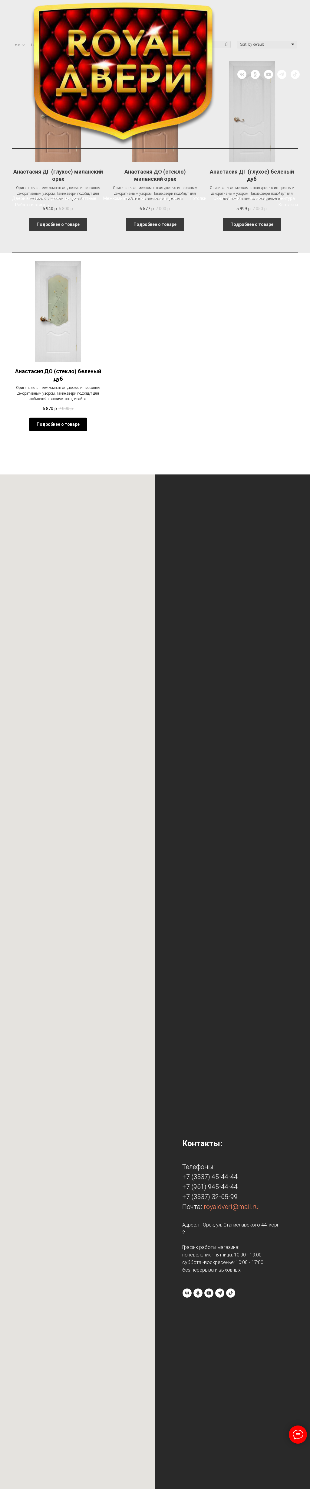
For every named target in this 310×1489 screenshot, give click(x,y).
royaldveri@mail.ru (231, 1206)
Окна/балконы (227, 198)
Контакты (288, 204)
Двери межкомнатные (73, 198)
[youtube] (268, 74)
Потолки (198, 198)
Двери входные (28, 198)
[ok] (255, 74)
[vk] (241, 74)
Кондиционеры (167, 198)
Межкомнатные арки (124, 198)
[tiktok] (295, 74)
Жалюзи (257, 198)
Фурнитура (284, 198)
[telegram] (281, 74)
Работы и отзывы (32, 204)
